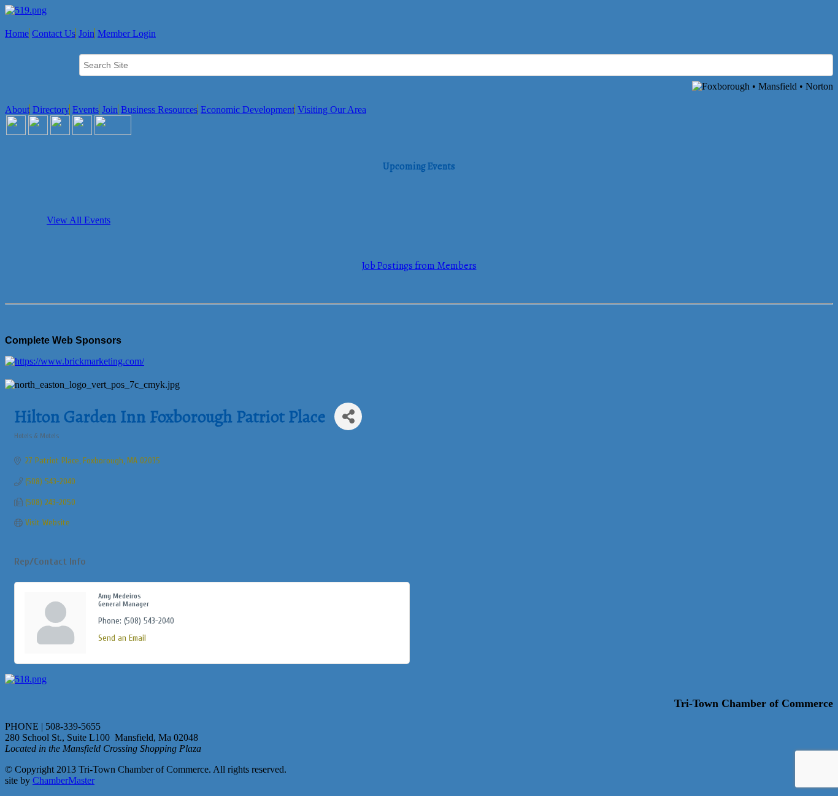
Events (85, 109)
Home (17, 33)
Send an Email (122, 638)
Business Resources (159, 109)
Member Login (127, 33)
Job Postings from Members (419, 265)
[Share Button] (348, 416)
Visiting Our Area (332, 109)
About (17, 109)
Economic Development (247, 109)
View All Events (78, 220)
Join (86, 33)
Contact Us (53, 33)
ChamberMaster (63, 780)
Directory (51, 109)
